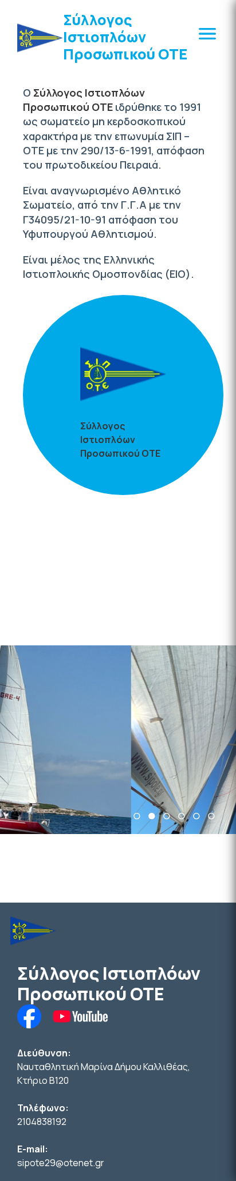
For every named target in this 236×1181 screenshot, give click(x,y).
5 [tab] (196, 816)
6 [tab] (211, 816)
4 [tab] (181, 816)
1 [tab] (136, 816)
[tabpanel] (118, 739)
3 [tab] (166, 816)
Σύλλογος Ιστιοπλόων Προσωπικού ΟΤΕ (125, 37)
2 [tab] (151, 816)
